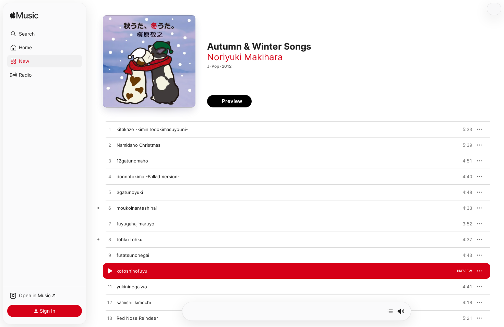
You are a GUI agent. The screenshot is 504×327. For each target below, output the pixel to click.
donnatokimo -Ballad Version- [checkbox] (148, 176)
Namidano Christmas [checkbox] (138, 145)
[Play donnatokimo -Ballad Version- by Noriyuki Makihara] (110, 177)
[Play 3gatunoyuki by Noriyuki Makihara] (110, 192)
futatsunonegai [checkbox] (133, 255)
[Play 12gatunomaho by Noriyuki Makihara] (110, 161)
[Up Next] (390, 311)
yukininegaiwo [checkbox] (132, 286)
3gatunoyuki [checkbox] (130, 192)
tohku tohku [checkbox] (130, 239)
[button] (45, 34)
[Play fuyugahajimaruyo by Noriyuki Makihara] (110, 224)
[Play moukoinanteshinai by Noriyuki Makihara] (110, 208)
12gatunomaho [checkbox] (132, 161)
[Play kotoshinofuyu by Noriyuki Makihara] (110, 271)
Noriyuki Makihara (245, 57)
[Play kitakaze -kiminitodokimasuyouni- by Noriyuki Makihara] (110, 130)
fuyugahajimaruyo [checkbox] (135, 223)
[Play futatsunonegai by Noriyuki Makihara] (110, 255)
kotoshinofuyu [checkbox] (132, 271)
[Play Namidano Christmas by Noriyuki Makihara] (110, 145)
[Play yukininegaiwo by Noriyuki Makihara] (110, 287)
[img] (24, 15)
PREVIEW (464, 129)
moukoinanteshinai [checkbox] (137, 208)
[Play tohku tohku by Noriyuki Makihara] (110, 240)
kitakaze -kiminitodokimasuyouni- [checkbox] (152, 129)
